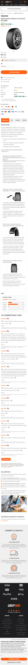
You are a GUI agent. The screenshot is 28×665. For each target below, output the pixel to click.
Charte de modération (21, 627)
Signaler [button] (2, 325)
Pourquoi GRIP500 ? (7, 621)
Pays (7, 629)
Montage (17, 120)
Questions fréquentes (7, 627)
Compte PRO (7, 625)
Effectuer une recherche (15, 8)
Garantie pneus (7, 633)
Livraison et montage (7, 623)
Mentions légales (21, 634)
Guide (7, 631)
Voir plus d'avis (6, 459)
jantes (6, 4)
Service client (21, 619)
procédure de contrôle (5, 466)
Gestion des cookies (21, 632)
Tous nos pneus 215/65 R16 (8, 99)
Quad (16, 4)
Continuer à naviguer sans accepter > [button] (19, 639)
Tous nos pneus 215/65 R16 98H (9, 100)
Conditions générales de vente (21, 630)
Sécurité (24, 120)
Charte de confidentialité (21, 625)
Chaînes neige (22, 4)
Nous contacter (21, 621)
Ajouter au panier (14, 72)
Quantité (3, 66)
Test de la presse (7, 619)
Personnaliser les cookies (14, 662)
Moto (11, 4)
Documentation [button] (4, 520)
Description (5, 120)
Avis (12, 120)
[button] (14, 60)
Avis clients (21, 623)
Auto (2, 4)
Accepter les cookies (14, 659)
